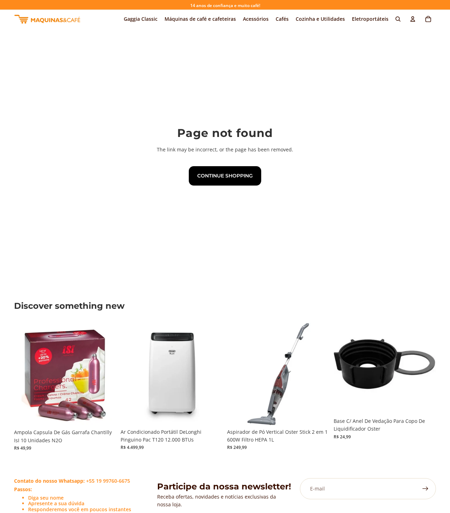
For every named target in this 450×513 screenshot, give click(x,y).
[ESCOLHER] (212, 414)
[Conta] (412, 19)
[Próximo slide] (212, 374)
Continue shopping (225, 176)
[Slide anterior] (131, 374)
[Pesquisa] (398, 19)
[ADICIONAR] (105, 414)
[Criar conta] (425, 488)
